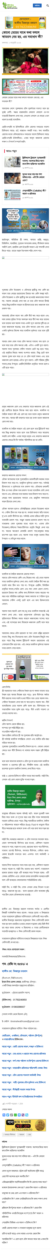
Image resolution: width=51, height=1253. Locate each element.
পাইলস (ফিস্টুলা (35, 1035)
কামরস (21, 1134)
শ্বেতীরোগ (6, 1035)
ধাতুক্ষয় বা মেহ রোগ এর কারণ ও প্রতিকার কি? (20, 1193)
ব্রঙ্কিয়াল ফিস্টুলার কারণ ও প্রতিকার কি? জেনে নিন (22, 1207)
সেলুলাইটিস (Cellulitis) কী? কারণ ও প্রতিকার (21, 1165)
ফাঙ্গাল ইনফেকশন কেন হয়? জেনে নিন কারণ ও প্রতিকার (24, 1187)
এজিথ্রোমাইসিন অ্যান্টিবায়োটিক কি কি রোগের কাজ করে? (24, 1182)
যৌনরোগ (23, 1035)
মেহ (29, 1134)
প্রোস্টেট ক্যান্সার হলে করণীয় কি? (15, 1176)
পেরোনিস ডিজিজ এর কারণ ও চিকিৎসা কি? (19, 1222)
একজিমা (15, 1035)
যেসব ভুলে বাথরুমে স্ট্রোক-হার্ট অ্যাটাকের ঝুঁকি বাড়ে (23, 1171)
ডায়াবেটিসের (9, 1039)
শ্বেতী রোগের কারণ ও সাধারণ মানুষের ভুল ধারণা (21, 1228)
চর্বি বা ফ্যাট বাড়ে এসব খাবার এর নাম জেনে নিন (21, 1233)
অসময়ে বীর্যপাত (9, 1134)
